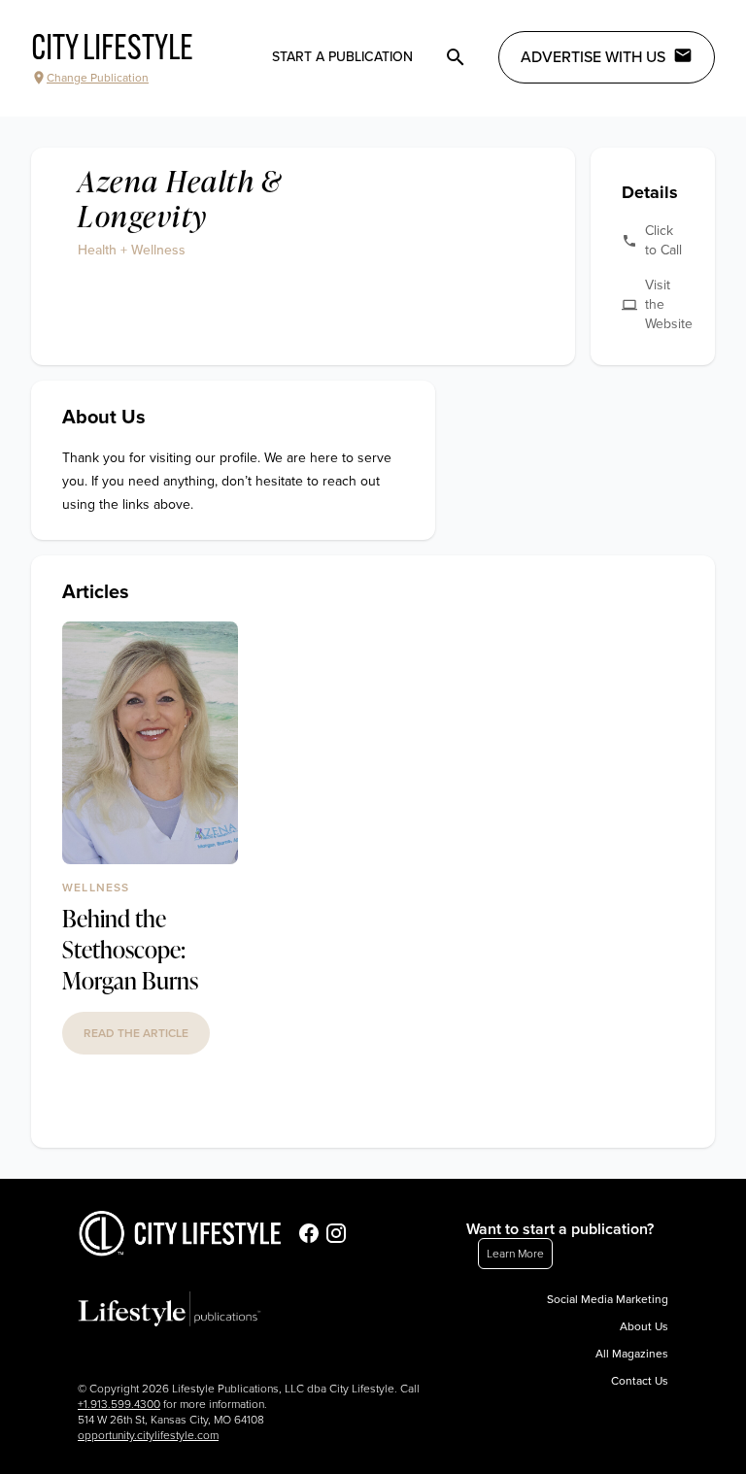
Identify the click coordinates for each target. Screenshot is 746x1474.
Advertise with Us (593, 57)
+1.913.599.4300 (119, 1404)
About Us (644, 1326)
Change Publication (98, 77)
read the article (136, 1033)
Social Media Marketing (607, 1299)
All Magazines (631, 1353)
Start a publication (342, 57)
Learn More (515, 1253)
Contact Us (639, 1381)
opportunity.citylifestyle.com (148, 1435)
